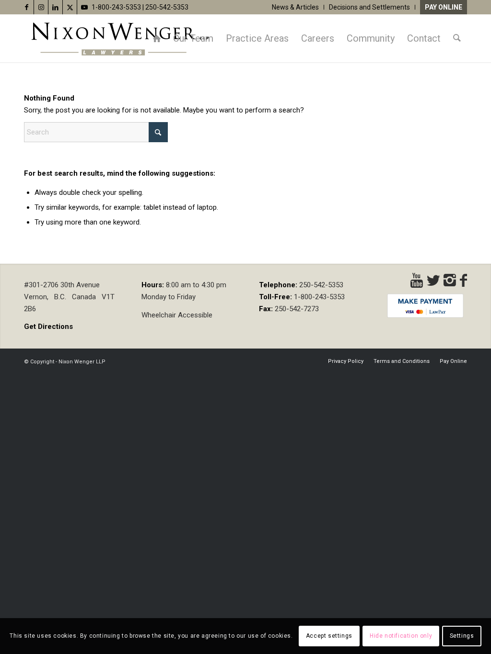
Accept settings (329, 635)
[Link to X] (70, 7)
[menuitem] (295, 7)
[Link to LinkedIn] (55, 7)
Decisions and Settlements (369, 7)
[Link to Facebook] (27, 7)
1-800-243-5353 (116, 7)
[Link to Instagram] (41, 7)
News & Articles (295, 7)
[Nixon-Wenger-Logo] (120, 38)
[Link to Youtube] (84, 7)
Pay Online (443, 7)
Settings (462, 635)
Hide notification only (401, 635)
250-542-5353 (166, 7)
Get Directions (48, 326)
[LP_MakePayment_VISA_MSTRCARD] (425, 305)
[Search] (457, 38)
